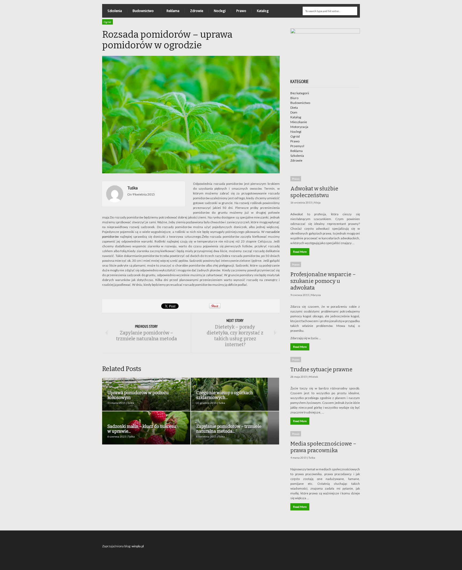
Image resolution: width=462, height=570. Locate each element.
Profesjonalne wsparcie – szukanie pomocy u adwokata (323, 281)
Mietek (313, 376)
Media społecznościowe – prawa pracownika (323, 447)
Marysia (316, 294)
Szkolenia (114, 11)
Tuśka (132, 187)
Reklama (173, 11)
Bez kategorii (299, 93)
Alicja (317, 202)
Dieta (294, 108)
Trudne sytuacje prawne (321, 369)
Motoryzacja (299, 127)
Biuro (294, 98)
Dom (293, 112)
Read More (300, 251)
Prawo (241, 11)
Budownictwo (140, 12)
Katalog (263, 11)
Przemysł (297, 146)
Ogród (107, 22)
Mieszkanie (298, 122)
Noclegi (220, 11)
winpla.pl (138, 546)
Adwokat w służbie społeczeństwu (314, 191)
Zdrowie (196, 11)
